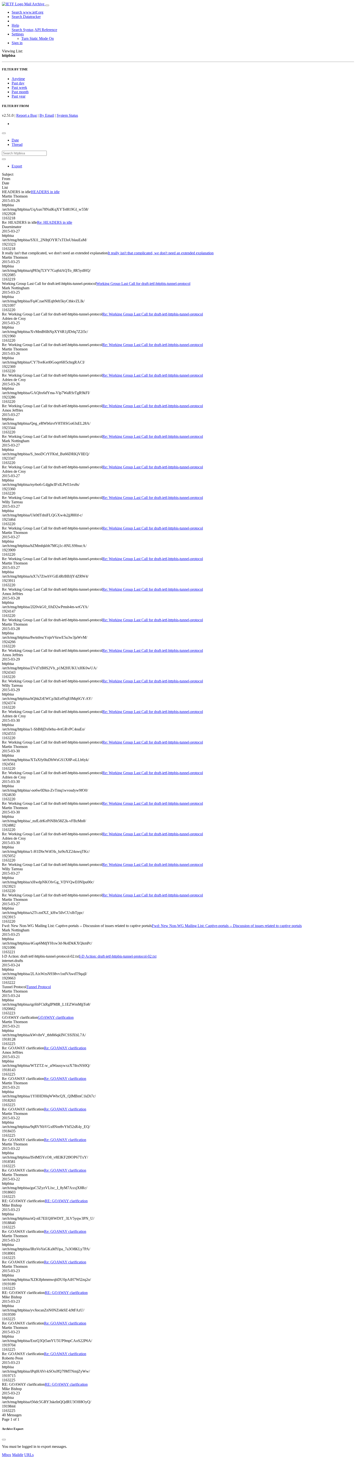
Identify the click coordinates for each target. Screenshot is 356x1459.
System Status (67, 115)
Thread (17, 144)
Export (17, 166)
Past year (18, 96)
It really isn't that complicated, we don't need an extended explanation (161, 253)
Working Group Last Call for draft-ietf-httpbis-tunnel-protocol (143, 284)
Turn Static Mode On (37, 38)
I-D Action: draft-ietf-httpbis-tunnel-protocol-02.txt (117, 956)
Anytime (18, 79)
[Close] (4, 1439)
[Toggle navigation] (47, 5)
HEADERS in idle (45, 192)
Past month (20, 92)
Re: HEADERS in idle (54, 222)
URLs (29, 1455)
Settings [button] (18, 34)
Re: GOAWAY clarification (65, 1048)
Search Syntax (23, 30)
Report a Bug (26, 115)
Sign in (17, 43)
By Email (46, 115)
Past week (19, 87)
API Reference (45, 30)
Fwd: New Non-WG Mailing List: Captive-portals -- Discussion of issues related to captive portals (227, 926)
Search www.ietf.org (27, 12)
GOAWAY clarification (56, 1017)
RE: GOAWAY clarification (66, 1201)
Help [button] (15, 25)
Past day (18, 83)
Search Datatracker (26, 17)
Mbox (6, 1455)
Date (15, 140)
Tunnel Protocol (38, 987)
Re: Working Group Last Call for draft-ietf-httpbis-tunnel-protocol (152, 314)
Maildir (17, 1455)
